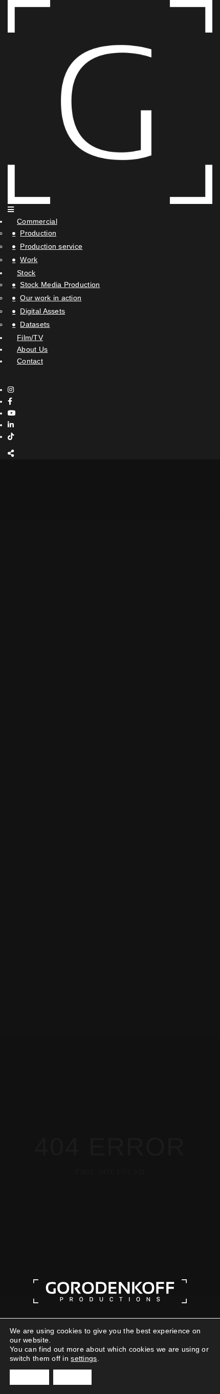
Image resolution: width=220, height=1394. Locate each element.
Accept (29, 1377)
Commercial (37, 221)
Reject (72, 1377)
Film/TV (30, 337)
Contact (30, 361)
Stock (26, 273)
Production (38, 233)
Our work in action (50, 298)
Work (28, 259)
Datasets (35, 324)
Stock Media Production (60, 284)
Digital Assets (42, 311)
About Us (32, 349)
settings (84, 1358)
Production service (51, 246)
